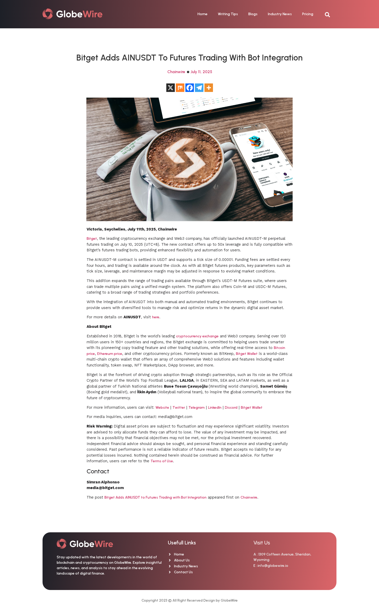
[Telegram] (199, 87)
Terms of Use (162, 461)
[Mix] (180, 87)
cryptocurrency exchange (197, 336)
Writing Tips (228, 14)
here (155, 317)
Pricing (307, 14)
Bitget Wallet (247, 354)
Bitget (92, 238)
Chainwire (176, 72)
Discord (231, 407)
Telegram (196, 407)
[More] (208, 87)
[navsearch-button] (330, 14)
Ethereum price (109, 354)
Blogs (253, 14)
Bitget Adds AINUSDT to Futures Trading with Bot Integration (155, 497)
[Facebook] (189, 87)
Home (202, 14)
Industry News (280, 14)
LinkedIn (214, 407)
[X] (170, 87)
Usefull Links (182, 543)
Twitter (178, 407)
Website (162, 407)
